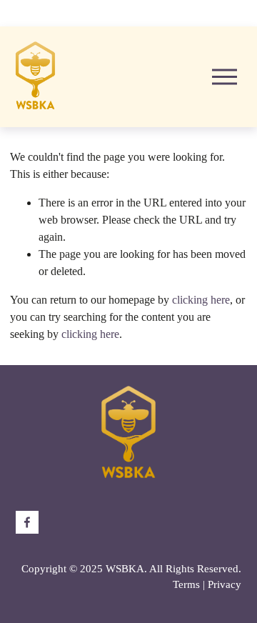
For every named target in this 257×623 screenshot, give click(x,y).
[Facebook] (27, 522)
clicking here (201, 300)
